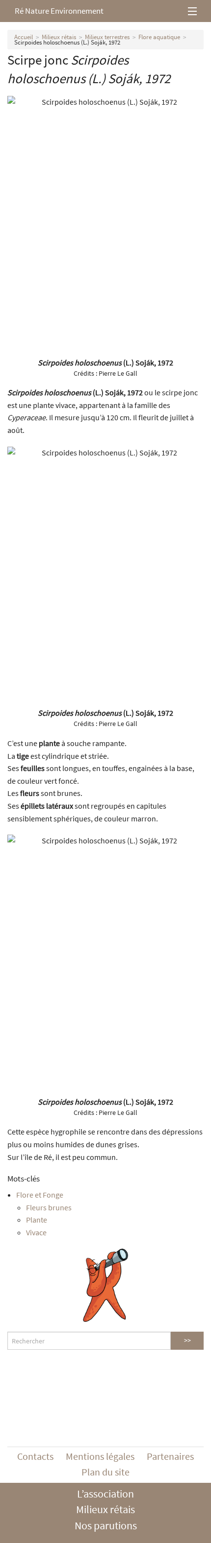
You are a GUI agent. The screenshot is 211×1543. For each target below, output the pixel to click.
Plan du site (105, 1472)
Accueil (23, 37)
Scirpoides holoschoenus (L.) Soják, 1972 (67, 42)
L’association (105, 1493)
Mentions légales (100, 1456)
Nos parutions (106, 1525)
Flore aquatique (159, 37)
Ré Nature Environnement (59, 10)
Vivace (36, 1232)
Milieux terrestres (107, 37)
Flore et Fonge (39, 1195)
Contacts (35, 1456)
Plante (36, 1220)
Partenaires (170, 1456)
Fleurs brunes (49, 1207)
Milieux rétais (59, 37)
